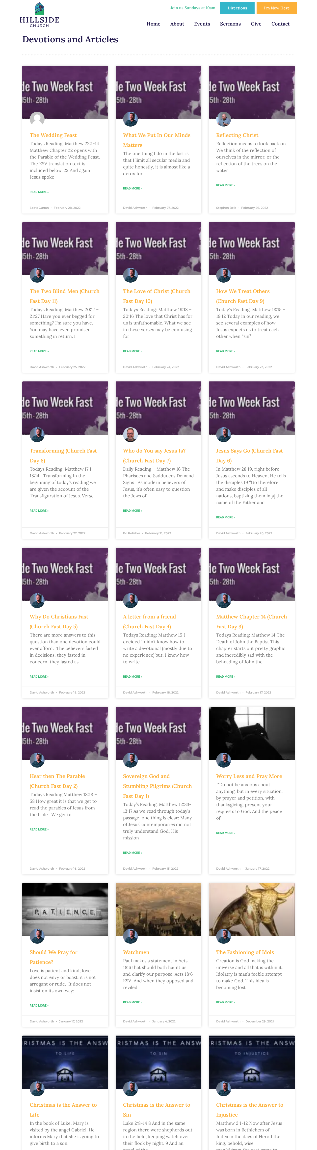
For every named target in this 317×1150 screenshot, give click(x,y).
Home (153, 24)
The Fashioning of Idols (245, 952)
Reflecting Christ (237, 135)
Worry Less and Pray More (249, 776)
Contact (280, 24)
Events (202, 24)
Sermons (230, 24)
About (177, 24)
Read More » (39, 192)
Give (256, 24)
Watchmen (136, 952)
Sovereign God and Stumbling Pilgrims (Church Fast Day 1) (157, 786)
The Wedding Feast (53, 135)
